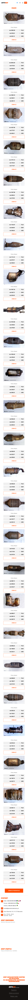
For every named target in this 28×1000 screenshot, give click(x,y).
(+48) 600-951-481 (12, 903)
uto (4, 2)
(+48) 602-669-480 (11, 900)
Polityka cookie (14, 996)
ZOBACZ (14, 39)
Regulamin (14, 990)
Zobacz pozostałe (14, 890)
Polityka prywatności (14, 993)
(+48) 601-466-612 (12, 905)
